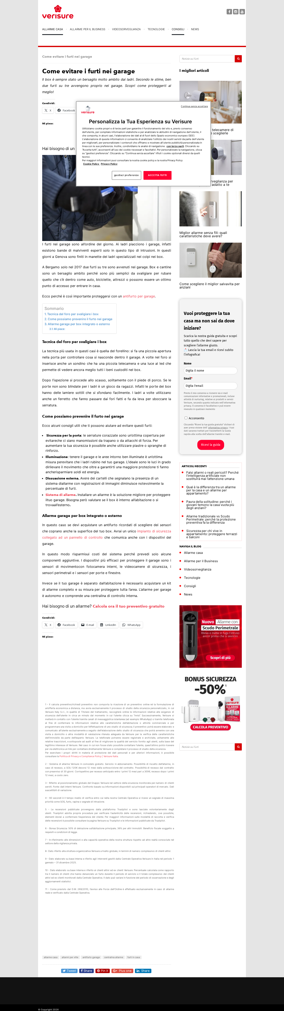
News (195, 29)
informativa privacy (218, 427)
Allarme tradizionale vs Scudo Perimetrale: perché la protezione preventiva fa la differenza (211, 519)
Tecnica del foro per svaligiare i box (73, 314)
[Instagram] (235, 11)
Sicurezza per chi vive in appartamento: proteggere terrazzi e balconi (211, 534)
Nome (187, 363)
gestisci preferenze (126, 175)
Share (88, 971)
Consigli (178, 29)
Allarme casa (52, 29)
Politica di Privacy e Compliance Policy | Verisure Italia (88, 756)
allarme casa (50, 957)
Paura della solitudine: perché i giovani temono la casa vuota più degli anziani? (210, 505)
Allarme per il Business (87, 29)
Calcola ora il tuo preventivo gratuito (128, 606)
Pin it (104, 971)
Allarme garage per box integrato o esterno (79, 324)
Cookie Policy (91, 164)
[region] (143, 143)
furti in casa (133, 957)
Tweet (71, 971)
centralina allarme (113, 957)
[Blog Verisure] (68, 12)
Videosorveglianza (126, 29)
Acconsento (196, 418)
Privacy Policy (109, 164)
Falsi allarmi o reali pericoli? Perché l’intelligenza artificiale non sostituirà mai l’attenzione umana (212, 476)
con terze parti (175, 146)
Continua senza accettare (194, 106)
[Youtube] (242, 11)
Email (188, 378)
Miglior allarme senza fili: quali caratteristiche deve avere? (203, 234)
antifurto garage (91, 957)
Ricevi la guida (210, 445)
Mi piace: (59, 329)
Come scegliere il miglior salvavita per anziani (209, 285)
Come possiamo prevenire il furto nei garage (80, 319)
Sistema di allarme (61, 495)
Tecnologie (156, 29)
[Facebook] (229, 11)
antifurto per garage (139, 296)
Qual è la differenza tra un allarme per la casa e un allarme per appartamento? (211, 490)
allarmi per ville (70, 957)
